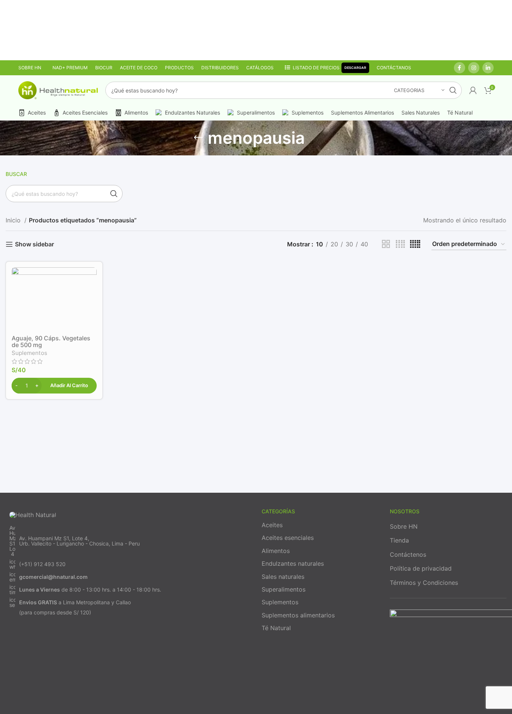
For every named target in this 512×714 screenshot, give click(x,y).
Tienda (399, 540)
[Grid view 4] (400, 244)
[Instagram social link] (473, 67)
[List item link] (128, 541)
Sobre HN (404, 526)
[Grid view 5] (415, 244)
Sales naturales (283, 576)
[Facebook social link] (459, 67)
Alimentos (276, 551)
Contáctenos (408, 554)
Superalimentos (283, 589)
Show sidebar (34, 244)
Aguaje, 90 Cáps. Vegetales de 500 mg (51, 341)
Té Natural (276, 628)
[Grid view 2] (386, 244)
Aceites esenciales (288, 537)
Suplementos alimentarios (298, 615)
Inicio (14, 220)
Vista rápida (91, 279)
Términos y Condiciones (424, 582)
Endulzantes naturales (293, 563)
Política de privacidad (421, 568)
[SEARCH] (453, 90)
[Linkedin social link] (488, 67)
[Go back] (198, 137)
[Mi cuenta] (473, 90)
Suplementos (29, 353)
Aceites (272, 525)
